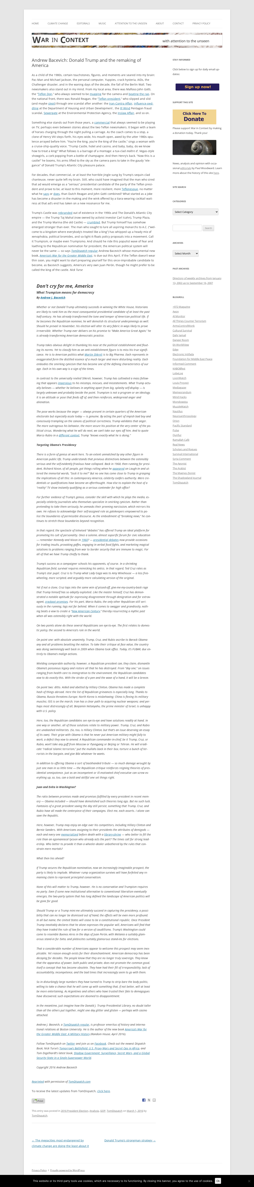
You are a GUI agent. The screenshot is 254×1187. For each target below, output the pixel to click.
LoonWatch (179, 378)
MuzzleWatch (181, 406)
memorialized (69, 834)
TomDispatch (76, 1024)
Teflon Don (45, 94)
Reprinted (38, 1081)
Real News (179, 444)
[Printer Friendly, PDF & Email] (38, 1100)
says (46, 194)
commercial (102, 122)
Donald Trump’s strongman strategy (130, 1140)
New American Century (86, 611)
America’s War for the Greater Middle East (66, 255)
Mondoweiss (180, 402)
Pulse (176, 430)
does (56, 194)
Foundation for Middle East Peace (192, 359)
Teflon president (109, 99)
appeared (118, 468)
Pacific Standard (182, 425)
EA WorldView (181, 344)
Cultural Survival (182, 330)
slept (51, 103)
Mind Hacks (180, 397)
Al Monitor (179, 316)
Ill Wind (125, 108)
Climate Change (58, 23)
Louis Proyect (181, 383)
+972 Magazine (181, 306)
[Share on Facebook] (143, 1100)
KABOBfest (179, 368)
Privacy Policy (201, 23)
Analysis (94, 1111)
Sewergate (51, 113)
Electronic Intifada (183, 354)
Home (35, 23)
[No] (249, 1181)
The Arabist (179, 468)
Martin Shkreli (93, 354)
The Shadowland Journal (187, 478)
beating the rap (139, 94)
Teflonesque (130, 189)
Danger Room (181, 340)
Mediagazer (179, 387)
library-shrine (112, 834)
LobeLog (178, 373)
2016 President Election (74, 1111)
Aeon (176, 311)
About (160, 23)
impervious (65, 383)
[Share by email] (154, 1100)
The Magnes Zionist (184, 473)
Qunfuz (177, 435)
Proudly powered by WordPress (67, 1170)
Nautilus (178, 411)
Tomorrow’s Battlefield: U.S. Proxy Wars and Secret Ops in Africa (99, 1048)
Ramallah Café (181, 440)
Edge (175, 349)
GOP (103, 1111)
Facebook (100, 1043)
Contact (178, 23)
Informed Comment (184, 364)
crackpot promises (56, 601)
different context (69, 435)
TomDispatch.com (79, 1081)
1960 (85, 540)
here (216, 173)
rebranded (65, 213)
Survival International (185, 454)
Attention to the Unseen (131, 23)
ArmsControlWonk (184, 325)
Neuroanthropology (184, 416)
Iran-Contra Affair (120, 103)
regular (84, 251)
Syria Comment (182, 459)
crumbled (93, 222)
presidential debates (106, 540)
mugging (95, 94)
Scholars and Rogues (185, 449)
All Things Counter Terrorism (189, 321)
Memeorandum (182, 392)
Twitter (70, 1043)
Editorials (83, 23)
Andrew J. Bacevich (52, 297)
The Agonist (180, 463)
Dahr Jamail (179, 335)
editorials (185, 168)
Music (102, 23)
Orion (176, 421)
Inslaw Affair (126, 113)
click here (103, 1091)
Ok (218, 1180)
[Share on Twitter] (149, 1100)
